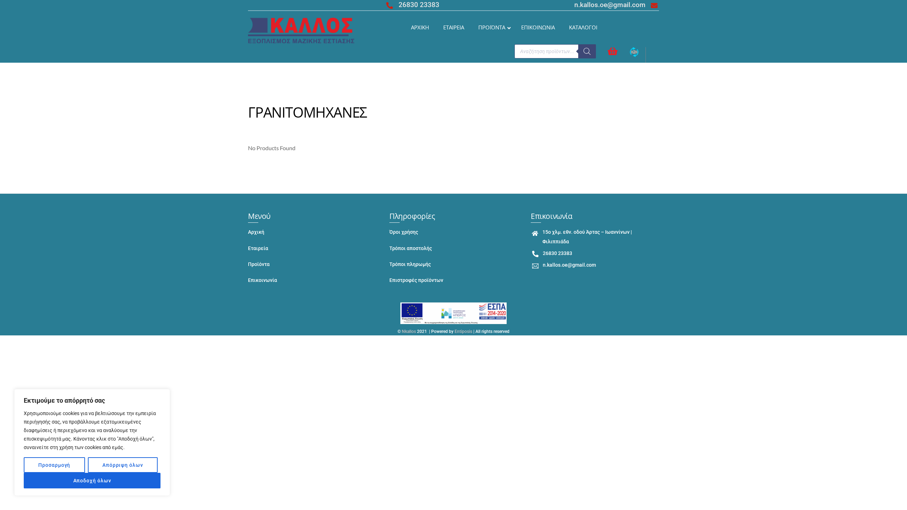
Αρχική (256, 232)
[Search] (587, 51)
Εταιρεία (258, 248)
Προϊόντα (259, 264)
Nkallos (409, 331)
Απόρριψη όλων (122, 465)
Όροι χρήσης (403, 232)
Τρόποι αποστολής (410, 248)
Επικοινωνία (262, 280)
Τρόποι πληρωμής (410, 264)
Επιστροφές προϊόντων (416, 280)
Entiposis (463, 331)
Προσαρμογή (54, 465)
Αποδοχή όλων (92, 480)
